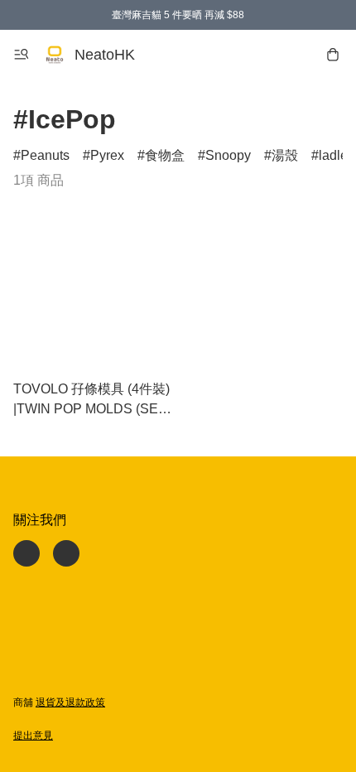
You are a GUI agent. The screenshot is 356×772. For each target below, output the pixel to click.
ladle (333, 155)
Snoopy (228, 155)
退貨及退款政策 (70, 702)
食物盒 (165, 155)
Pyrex (107, 155)
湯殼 (285, 155)
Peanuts (45, 155)
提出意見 (33, 735)
